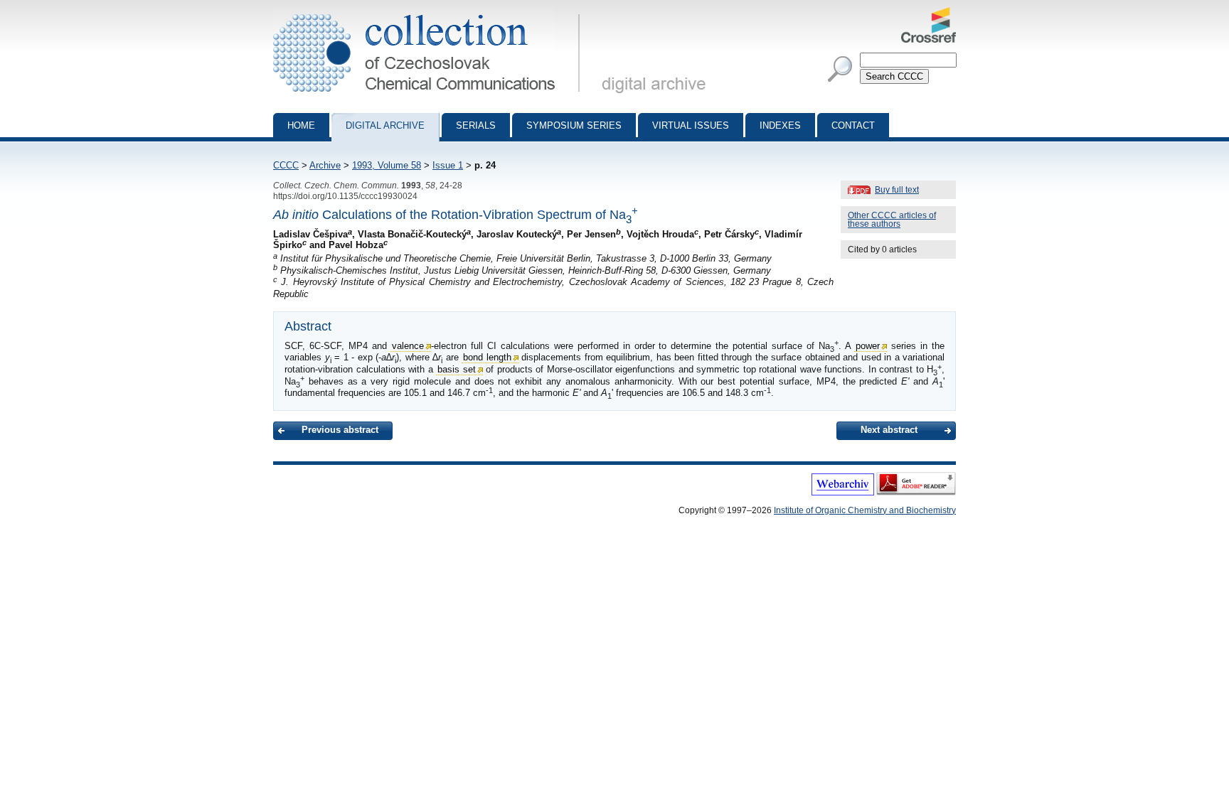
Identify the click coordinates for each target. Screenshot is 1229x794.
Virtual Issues (690, 125)
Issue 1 (447, 165)
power (868, 345)
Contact (853, 125)
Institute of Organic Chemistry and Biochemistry (865, 510)
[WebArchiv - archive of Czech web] (843, 492)
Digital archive (385, 125)
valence (408, 345)
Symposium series (574, 125)
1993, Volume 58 (386, 165)
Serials (476, 125)
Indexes (780, 125)
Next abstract (889, 429)
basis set (456, 369)
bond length (487, 357)
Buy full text (897, 190)
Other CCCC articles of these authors (892, 219)
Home (301, 125)
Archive (325, 165)
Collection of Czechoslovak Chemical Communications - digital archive (430, 12)
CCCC (286, 165)
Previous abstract (340, 429)
